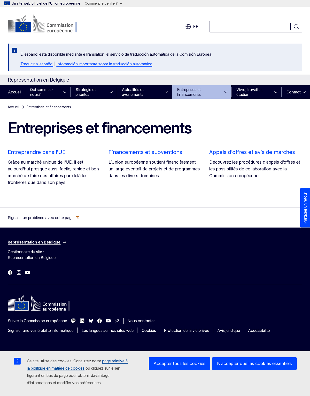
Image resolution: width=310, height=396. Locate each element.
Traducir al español (36, 63)
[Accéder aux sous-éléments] (66, 92)
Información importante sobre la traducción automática (104, 63)
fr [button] (196, 26)
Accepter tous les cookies (179, 363)
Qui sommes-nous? (41, 92)
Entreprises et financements (189, 92)
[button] (43, 217)
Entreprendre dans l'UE (36, 152)
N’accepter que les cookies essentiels (254, 363)
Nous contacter (141, 320)
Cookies (149, 330)
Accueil (14, 92)
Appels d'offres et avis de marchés (252, 152)
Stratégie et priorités (86, 92)
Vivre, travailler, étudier (249, 92)
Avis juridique (228, 330)
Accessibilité (259, 330)
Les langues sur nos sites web (108, 330)
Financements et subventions (145, 152)
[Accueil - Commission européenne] (47, 24)
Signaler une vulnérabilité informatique (41, 330)
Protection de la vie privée (186, 330)
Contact (294, 92)
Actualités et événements (133, 92)
